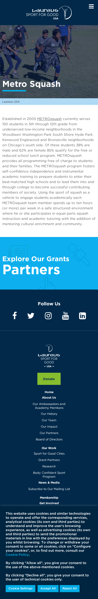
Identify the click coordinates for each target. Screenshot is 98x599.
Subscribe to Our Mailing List (49, 489)
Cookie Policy (17, 554)
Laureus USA (49, 12)
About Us (49, 397)
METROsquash (49, 118)
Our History (49, 414)
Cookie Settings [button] (20, 588)
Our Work (49, 448)
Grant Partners (49, 460)
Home (49, 392)
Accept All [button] (48, 588)
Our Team (49, 420)
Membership (49, 497)
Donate (49, 379)
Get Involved (49, 503)
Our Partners (49, 433)
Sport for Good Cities (49, 454)
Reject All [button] (69, 588)
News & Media (49, 482)
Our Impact (49, 427)
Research (49, 466)
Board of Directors (49, 439)
